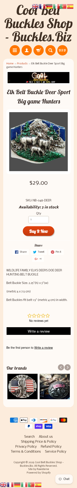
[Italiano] (24, 485)
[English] (3, 485)
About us (46, 437)
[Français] (10, 485)
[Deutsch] (17, 485)
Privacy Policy (26, 447)
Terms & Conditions (26, 452)
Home (9, 63)
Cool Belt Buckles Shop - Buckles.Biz (38, 23)
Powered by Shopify (39, 473)
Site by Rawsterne (38, 469)
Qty (38, 213)
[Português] (31, 485)
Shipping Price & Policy (38, 442)
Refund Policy (51, 447)
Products (22, 63)
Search (29, 437)
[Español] (38, 485)
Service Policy (55, 452)
